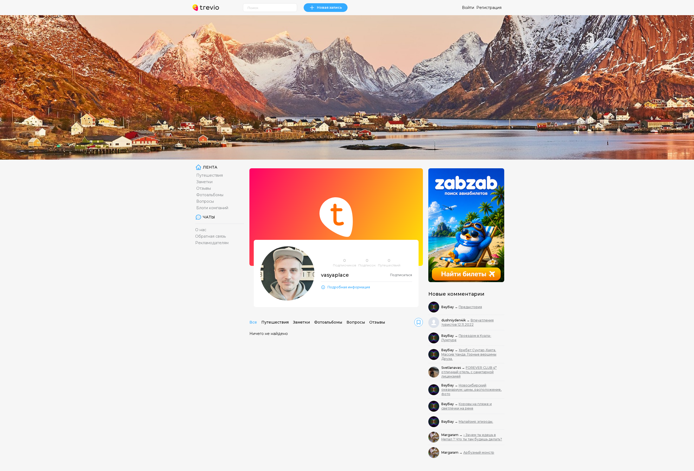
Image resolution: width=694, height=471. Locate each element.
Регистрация (489, 7)
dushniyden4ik (454, 320)
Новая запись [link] (329, 7)
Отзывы (203, 188)
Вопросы (205, 201)
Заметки (204, 181)
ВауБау (448, 307)
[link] (418, 322)
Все (253, 322)
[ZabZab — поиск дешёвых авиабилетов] (466, 225)
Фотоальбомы (209, 194)
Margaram (450, 435)
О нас (200, 229)
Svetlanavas (451, 368)
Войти (468, 7)
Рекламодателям (212, 242)
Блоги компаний (212, 207)
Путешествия (209, 175)
